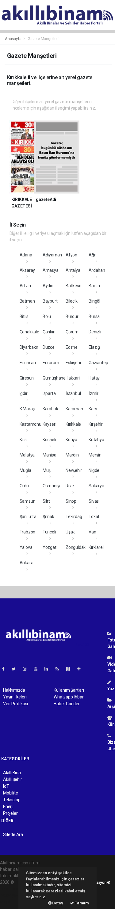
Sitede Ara (13, 834)
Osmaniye (52, 485)
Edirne (72, 347)
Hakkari (73, 378)
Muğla (25, 470)
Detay (57, 903)
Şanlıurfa (28, 516)
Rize (70, 485)
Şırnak (48, 516)
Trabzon (28, 531)
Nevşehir (74, 470)
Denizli (95, 331)
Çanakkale (29, 331)
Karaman (74, 408)
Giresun (27, 378)
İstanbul (73, 393)
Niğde (94, 470)
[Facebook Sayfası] (6, 668)
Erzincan (28, 362)
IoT (6, 786)
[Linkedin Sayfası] (48, 668)
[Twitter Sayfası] (16, 668)
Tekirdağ (74, 516)
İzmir (93, 393)
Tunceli (49, 531)
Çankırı (49, 331)
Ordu (24, 485)
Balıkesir (73, 285)
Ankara (26, 562)
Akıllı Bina (12, 772)
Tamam (81, 903)
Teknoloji (11, 799)
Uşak (70, 531)
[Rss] (60, 668)
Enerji (8, 806)
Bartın (94, 285)
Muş (47, 470)
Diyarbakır (29, 347)
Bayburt (50, 301)
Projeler (10, 813)
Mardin (72, 454)
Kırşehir (95, 424)
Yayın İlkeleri (14, 696)
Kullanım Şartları (69, 690)
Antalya (73, 270)
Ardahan (97, 270)
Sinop (71, 501)
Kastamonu (30, 424)
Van (92, 531)
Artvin (25, 285)
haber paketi (12, 888)
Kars (93, 408)
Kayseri (49, 424)
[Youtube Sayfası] (38, 668)
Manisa (49, 454)
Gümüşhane (54, 378)
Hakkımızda (14, 690)
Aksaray (27, 270)
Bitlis (24, 316)
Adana (26, 254)
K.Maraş (27, 408)
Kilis (23, 439)
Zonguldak (76, 547)
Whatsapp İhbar (68, 696)
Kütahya (96, 439)
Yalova (26, 547)
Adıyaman (52, 254)
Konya (71, 439)
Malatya (27, 454)
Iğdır (24, 393)
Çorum (72, 331)
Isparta (49, 393)
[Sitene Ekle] (81, 668)
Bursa (94, 316)
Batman (27, 301)
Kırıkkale (73, 424)
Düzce (49, 347)
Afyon (71, 254)
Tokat (94, 516)
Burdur (72, 316)
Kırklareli (96, 547)
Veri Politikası (15, 703)
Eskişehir (74, 362)
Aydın (48, 285)
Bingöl (94, 301)
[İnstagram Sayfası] (27, 668)
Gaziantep (98, 362)
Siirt (46, 501)
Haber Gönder (67, 703)
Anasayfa (13, 38)
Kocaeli (49, 439)
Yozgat (49, 547)
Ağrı (92, 254)
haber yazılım (12, 895)
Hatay (94, 378)
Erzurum (51, 362)
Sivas (94, 501)
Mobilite (10, 792)
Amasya (51, 270)
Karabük (50, 408)
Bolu (47, 316)
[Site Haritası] (70, 668)
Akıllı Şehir (12, 779)
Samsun (28, 501)
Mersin (95, 454)
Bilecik (72, 301)
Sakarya (96, 485)
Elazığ (94, 347)
